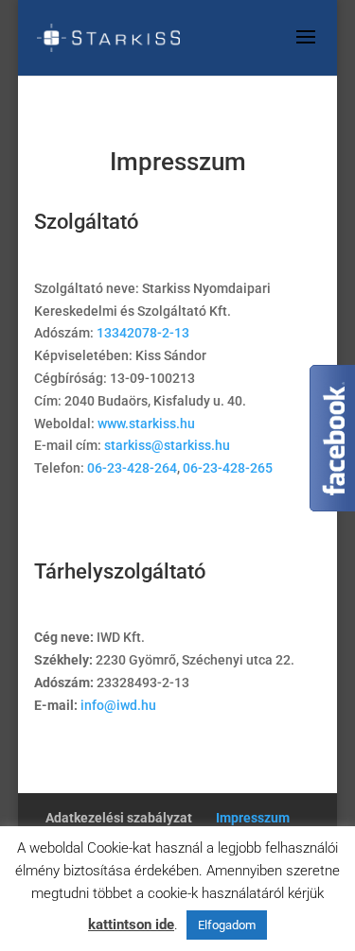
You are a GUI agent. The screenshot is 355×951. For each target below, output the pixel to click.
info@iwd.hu (118, 705)
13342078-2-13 (143, 332)
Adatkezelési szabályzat (118, 817)
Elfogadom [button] (227, 925)
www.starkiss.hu (146, 423)
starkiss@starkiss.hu (167, 445)
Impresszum (253, 817)
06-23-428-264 (132, 468)
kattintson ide (131, 924)
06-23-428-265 (228, 468)
